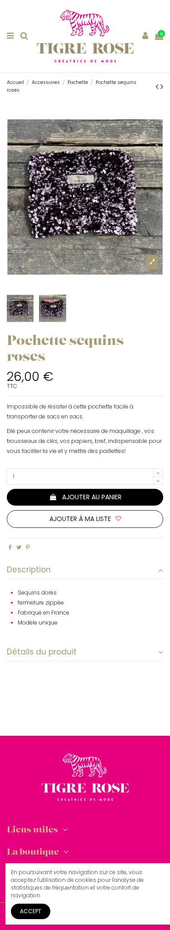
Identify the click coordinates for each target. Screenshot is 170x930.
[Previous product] (157, 86)
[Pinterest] (28, 547)
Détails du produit (42, 652)
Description (29, 570)
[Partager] (10, 547)
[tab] (85, 570)
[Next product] (161, 86)
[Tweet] (18, 547)
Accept (30, 911)
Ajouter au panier (91, 497)
